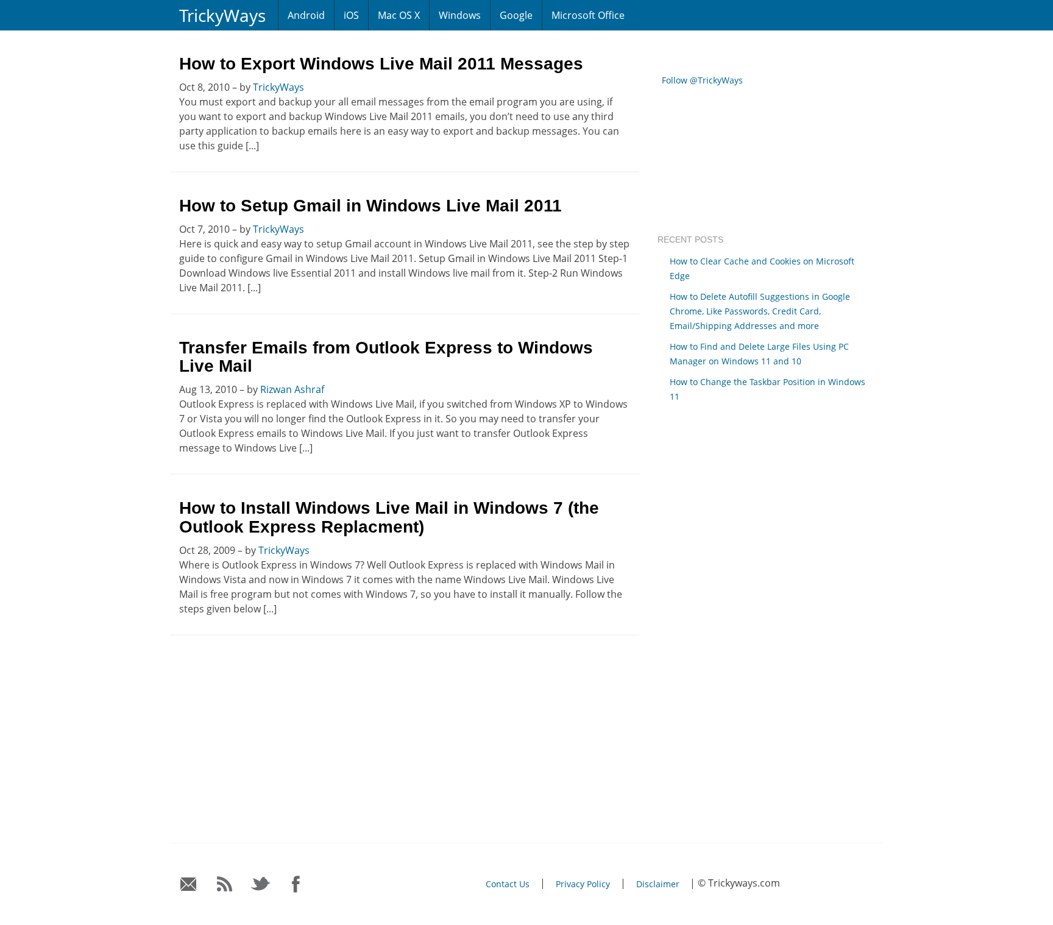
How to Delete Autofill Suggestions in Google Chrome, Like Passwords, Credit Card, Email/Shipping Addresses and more (760, 311)
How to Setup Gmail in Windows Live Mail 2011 (370, 205)
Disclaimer (657, 884)
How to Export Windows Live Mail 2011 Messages (381, 63)
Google (516, 15)
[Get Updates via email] (188, 884)
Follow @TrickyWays (702, 80)
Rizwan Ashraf (292, 389)
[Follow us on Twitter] (260, 884)
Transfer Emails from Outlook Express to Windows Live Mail (386, 357)
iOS (351, 15)
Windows (460, 15)
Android (306, 15)
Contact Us (508, 884)
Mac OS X (399, 15)
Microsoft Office (588, 15)
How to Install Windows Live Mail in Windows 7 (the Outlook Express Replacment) (389, 517)
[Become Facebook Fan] (296, 884)
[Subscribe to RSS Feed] (224, 884)
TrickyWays (222, 15)
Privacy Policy (583, 884)
